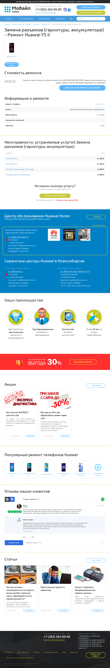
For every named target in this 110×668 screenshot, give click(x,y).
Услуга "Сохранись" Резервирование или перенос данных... (85, 590)
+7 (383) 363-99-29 (15, 243)
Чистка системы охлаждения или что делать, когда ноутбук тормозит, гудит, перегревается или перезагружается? (20, 593)
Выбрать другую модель (11, 64)
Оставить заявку (91, 13)
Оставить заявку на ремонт (55, 196)
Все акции (97, 385)
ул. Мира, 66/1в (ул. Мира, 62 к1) (75, 271)
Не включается (11, 159)
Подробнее (30, 436)
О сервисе (9, 19)
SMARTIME (17, 665)
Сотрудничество (51, 652)
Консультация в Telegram (18, 248)
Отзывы (36, 652)
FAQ (63, 652)
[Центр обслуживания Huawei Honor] (54, 234)
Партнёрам (60, 19)
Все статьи (96, 560)
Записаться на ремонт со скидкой (82, 87)
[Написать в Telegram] (69, 10)
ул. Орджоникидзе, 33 (18, 237)
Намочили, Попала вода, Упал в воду (20, 169)
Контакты (74, 652)
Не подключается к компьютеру (18, 175)
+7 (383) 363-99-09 (48, 9)
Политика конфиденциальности (20, 658)
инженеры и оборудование (42, 332)
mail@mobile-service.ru (26, 245)
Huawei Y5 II (99, 104)
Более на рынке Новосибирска (94, 332)
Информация (44, 19)
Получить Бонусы (83, 362)
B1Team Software (28, 665)
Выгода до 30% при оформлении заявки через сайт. (54, 415)
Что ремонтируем (26, 19)
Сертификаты (23, 652)
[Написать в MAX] (65, 10)
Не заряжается (11, 164)
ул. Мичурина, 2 (15, 271)
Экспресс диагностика (68, 332)
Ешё (71, 19)
